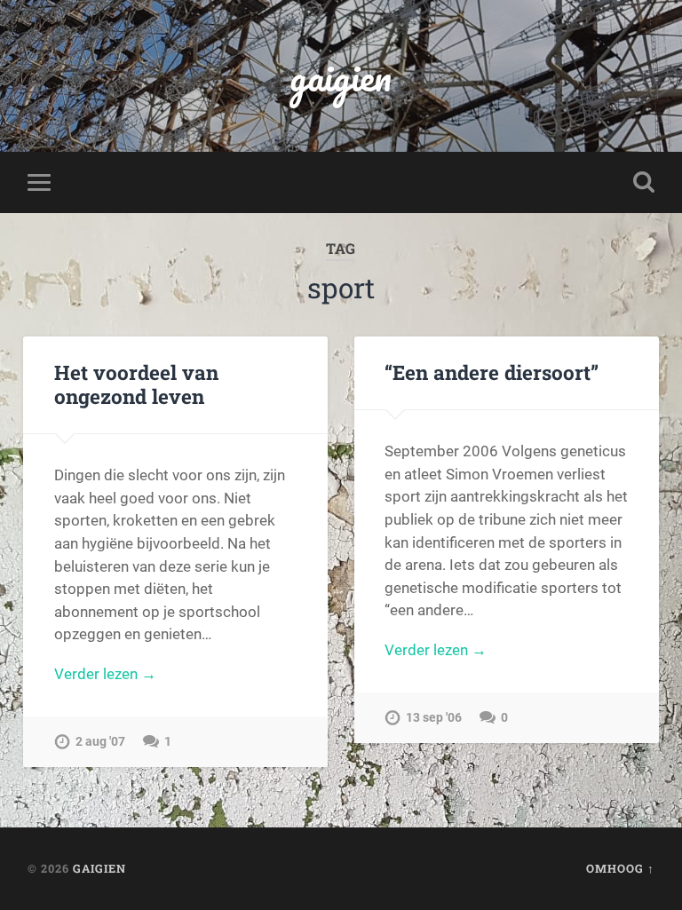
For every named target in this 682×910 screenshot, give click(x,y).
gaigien (340, 75)
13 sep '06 (434, 717)
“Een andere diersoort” (492, 372)
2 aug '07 (100, 741)
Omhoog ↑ (620, 868)
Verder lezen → (105, 674)
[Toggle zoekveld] (643, 182)
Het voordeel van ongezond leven (136, 384)
